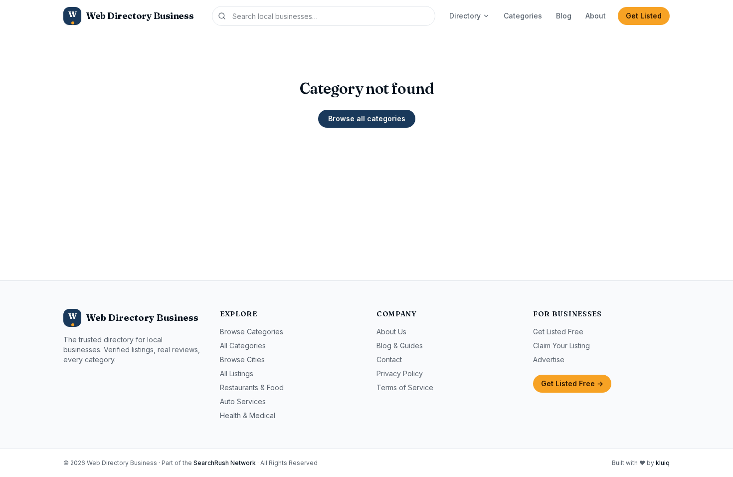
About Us (391, 331)
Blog (563, 15)
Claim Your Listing (561, 345)
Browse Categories (251, 331)
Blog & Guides (399, 345)
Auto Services (243, 401)
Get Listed (644, 15)
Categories (523, 15)
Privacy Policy (399, 373)
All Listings (236, 373)
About (595, 15)
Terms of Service (404, 387)
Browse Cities (242, 359)
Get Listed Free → (572, 383)
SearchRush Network (224, 463)
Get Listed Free (558, 331)
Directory (465, 15)
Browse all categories (366, 118)
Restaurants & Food (252, 387)
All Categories (243, 345)
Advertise (548, 359)
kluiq (663, 463)
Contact (389, 359)
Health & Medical (247, 415)
